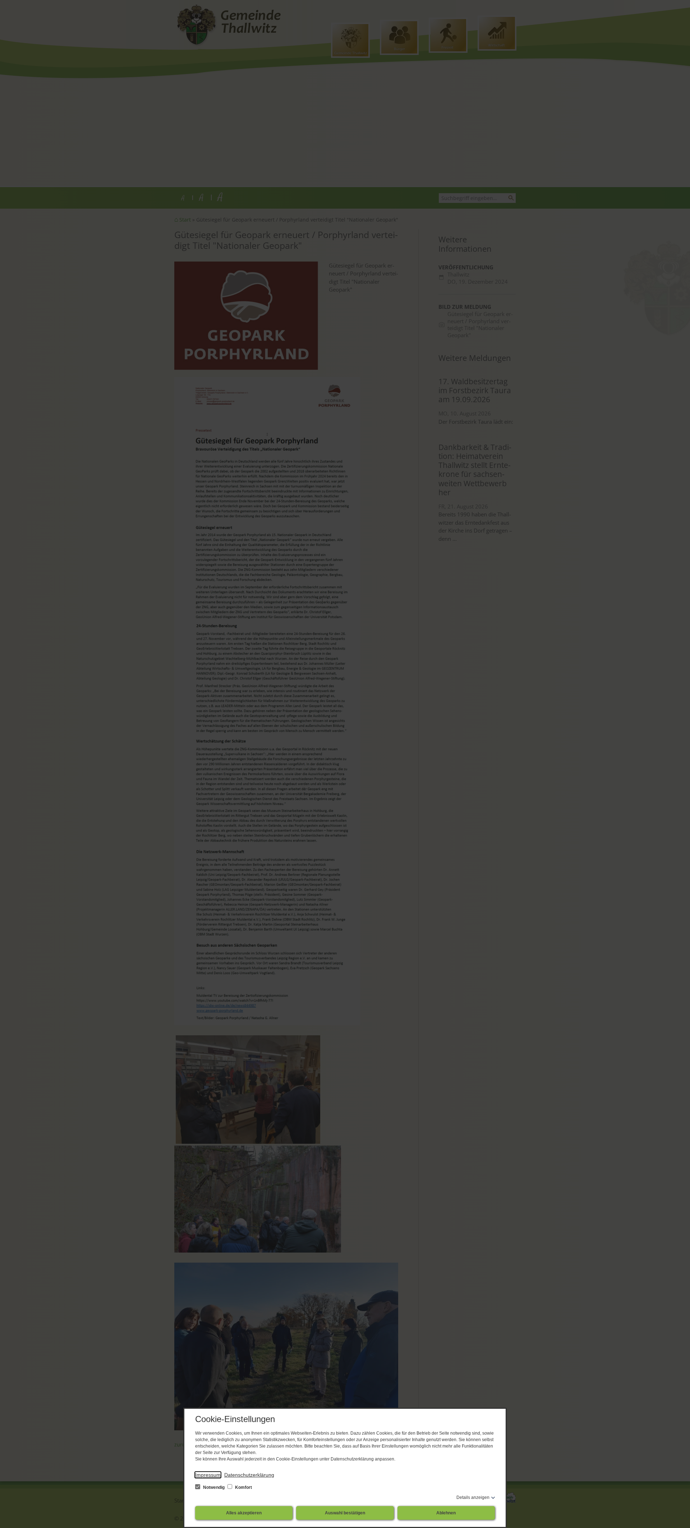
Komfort (243, 1487)
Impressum (208, 1475)
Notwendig (214, 1487)
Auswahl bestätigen (345, 1512)
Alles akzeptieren (244, 1512)
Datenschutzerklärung (249, 1475)
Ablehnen (446, 1512)
